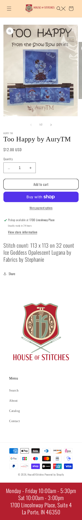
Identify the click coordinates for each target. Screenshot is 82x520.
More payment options (41, 208)
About (13, 400)
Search (14, 390)
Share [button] (12, 273)
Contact (14, 421)
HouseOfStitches (36, 474)
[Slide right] (51, 125)
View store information (22, 232)
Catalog (14, 411)
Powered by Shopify (54, 474)
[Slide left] (31, 125)
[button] (9, 9)
